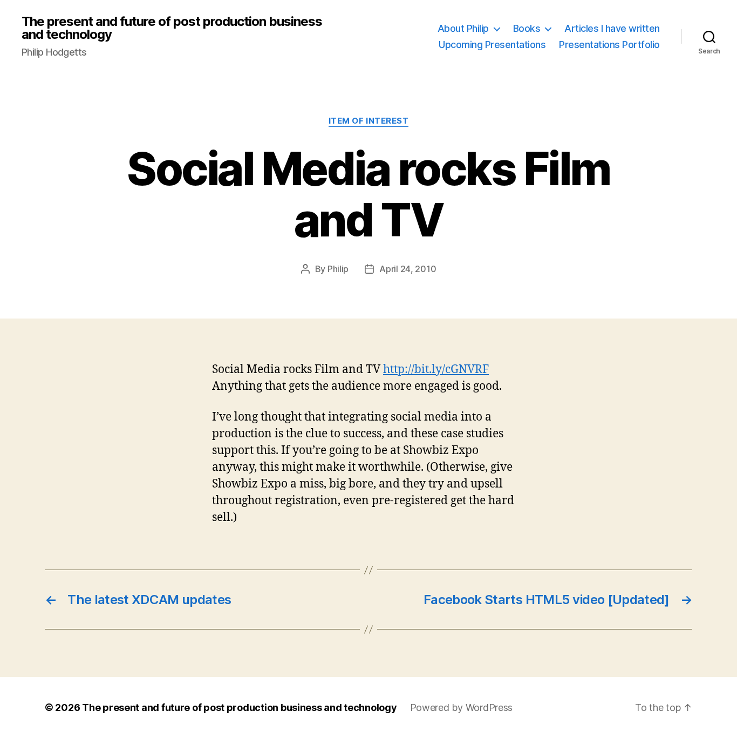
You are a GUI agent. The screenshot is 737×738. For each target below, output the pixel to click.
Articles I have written (612, 28)
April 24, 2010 (407, 268)
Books (527, 28)
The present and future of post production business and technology (172, 28)
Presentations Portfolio (609, 44)
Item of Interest (369, 121)
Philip (338, 268)
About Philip (463, 28)
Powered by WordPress (461, 707)
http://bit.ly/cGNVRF (436, 369)
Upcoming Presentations (492, 44)
